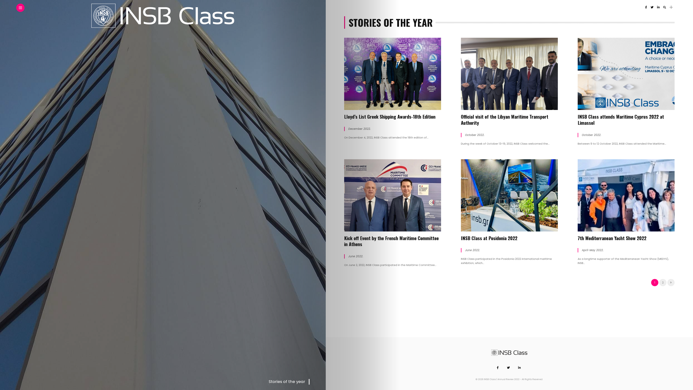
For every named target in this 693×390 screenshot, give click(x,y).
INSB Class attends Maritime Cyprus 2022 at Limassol (621, 119)
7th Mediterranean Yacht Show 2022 (612, 238)
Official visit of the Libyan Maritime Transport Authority (504, 119)
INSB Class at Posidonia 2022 (489, 238)
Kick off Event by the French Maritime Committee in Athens (391, 241)
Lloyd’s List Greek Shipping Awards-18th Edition (389, 116)
